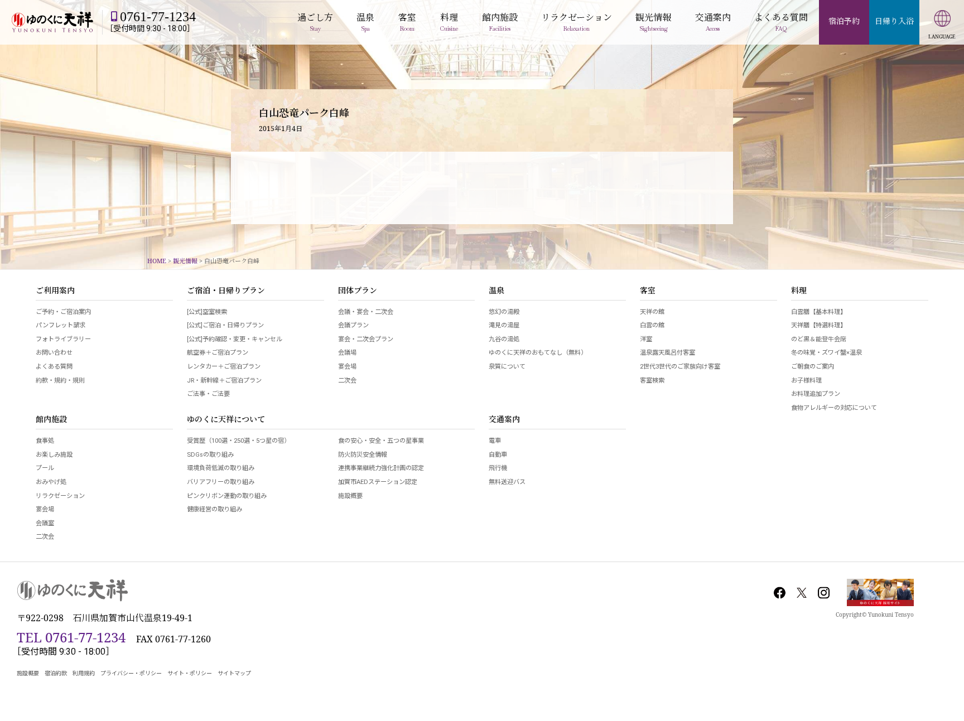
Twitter (801, 592)
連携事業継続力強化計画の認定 (381, 468)
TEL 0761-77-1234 (71, 637)
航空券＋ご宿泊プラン (217, 352)
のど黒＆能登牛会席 (818, 339)
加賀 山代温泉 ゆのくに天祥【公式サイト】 (52, 22)
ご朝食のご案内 (812, 366)
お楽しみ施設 (54, 454)
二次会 (347, 380)
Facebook (780, 592)
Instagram (823, 592)
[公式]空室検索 (207, 312)
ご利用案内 (55, 291)
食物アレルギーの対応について (834, 408)
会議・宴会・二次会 (365, 312)
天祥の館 (652, 312)
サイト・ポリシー (189, 673)
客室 (647, 291)
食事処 (45, 440)
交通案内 (504, 419)
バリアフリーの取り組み (220, 482)
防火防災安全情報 (362, 454)
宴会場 (347, 366)
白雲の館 (652, 325)
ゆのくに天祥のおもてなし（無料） (538, 352)
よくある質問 (54, 366)
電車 (495, 440)
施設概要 (350, 496)
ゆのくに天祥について (226, 419)
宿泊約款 (56, 673)
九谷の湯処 (504, 339)
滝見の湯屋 (504, 325)
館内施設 (51, 419)
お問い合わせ (54, 352)
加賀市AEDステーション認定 (377, 482)
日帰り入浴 (894, 21)
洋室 (646, 339)
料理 (799, 291)
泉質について (507, 366)
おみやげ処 (51, 482)
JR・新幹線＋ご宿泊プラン (224, 380)
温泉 (496, 291)
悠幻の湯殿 (504, 312)
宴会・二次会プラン (365, 339)
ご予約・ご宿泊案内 (63, 312)
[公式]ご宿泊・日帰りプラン (225, 325)
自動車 (498, 454)
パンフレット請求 (60, 325)
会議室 (45, 523)
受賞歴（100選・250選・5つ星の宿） (238, 440)
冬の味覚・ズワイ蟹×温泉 (826, 352)
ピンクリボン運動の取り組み (227, 496)
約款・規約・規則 (60, 380)
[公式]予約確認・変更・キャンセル (234, 339)
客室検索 (652, 380)
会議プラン (353, 325)
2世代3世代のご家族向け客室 (680, 366)
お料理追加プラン (815, 394)
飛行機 (498, 468)
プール (45, 468)
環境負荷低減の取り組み (220, 468)
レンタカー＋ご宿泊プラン (224, 366)
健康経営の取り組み (214, 509)
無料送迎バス (507, 482)
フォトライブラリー (63, 339)
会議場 (347, 352)
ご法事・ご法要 (208, 394)
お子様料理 (806, 380)
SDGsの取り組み (210, 454)
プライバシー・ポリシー (131, 673)
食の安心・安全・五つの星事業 (381, 440)
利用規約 (84, 673)
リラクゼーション (60, 496)
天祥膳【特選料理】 (818, 325)
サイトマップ (234, 673)
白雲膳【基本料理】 (818, 312)
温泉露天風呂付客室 (667, 352)
